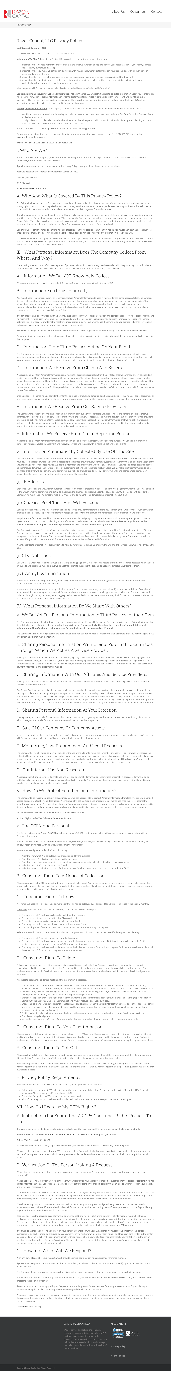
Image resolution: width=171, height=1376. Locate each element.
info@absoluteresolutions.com (31, 188)
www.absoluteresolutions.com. (31, 137)
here (23, 1306)
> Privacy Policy (118, 1346)
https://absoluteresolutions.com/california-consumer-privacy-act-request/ (83, 1134)
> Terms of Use (118, 1355)
